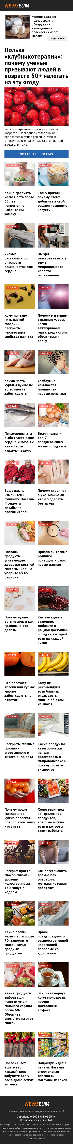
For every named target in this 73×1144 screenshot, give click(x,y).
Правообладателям (36, 1138)
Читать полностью (36, 154)
